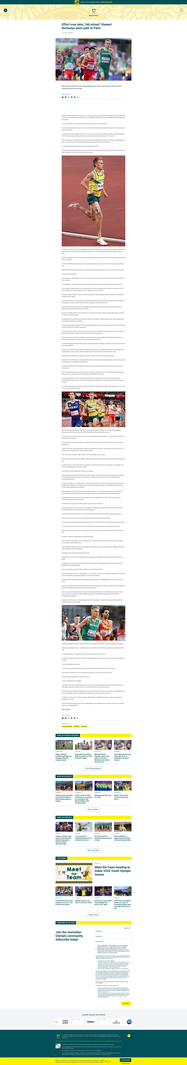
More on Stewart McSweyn (93, 768)
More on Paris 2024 (93, 850)
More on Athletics (93, 809)
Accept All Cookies (125, 1060)
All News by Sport (93, 915)
